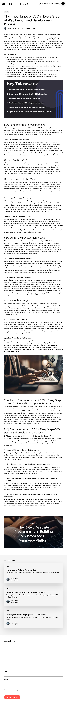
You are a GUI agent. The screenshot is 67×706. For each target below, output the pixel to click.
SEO (6, 11)
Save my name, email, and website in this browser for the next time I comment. (27, 690)
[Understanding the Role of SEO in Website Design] (33, 596)
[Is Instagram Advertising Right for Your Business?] (33, 618)
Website (6, 679)
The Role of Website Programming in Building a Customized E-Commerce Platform (33, 532)
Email (6, 671)
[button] (63, 3)
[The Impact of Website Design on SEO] (33, 573)
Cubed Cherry (11, 28)
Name (6, 663)
